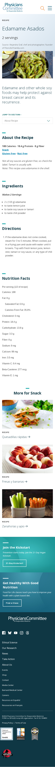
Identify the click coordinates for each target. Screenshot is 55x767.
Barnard (12, 690)
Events (5, 670)
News (5, 653)
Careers (5, 695)
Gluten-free (9, 153)
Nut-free (22, 153)
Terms (20, 723)
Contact (5, 680)
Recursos (11, 700)
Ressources (12, 705)
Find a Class (12, 603)
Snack (5, 149)
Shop (4, 675)
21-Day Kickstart (14, 563)
